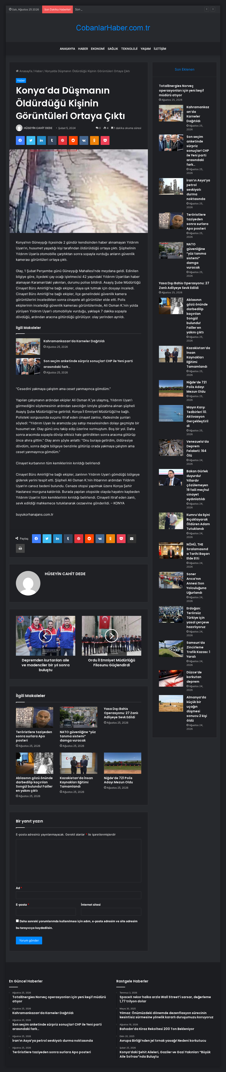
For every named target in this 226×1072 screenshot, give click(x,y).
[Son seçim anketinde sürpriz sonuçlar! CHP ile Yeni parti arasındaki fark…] (28, 366)
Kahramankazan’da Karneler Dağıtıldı (74, 341)
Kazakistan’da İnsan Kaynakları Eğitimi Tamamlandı (76, 782)
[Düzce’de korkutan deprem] (171, 678)
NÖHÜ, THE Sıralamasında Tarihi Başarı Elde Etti (198, 551)
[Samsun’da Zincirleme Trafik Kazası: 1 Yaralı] (171, 648)
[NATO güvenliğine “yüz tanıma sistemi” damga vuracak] (78, 717)
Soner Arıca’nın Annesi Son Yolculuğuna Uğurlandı (196, 583)
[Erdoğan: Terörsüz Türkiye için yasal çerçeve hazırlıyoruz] (171, 614)
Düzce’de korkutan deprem (194, 677)
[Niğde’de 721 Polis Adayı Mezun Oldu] (122, 763)
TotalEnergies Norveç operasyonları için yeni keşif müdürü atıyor (181, 90)
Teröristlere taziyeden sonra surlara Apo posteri (34, 736)
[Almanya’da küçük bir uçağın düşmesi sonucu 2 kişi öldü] (171, 703)
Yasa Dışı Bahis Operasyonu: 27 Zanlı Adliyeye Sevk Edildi (121, 713)
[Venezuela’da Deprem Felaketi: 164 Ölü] (171, 447)
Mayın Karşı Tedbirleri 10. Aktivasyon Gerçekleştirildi (197, 416)
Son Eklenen (184, 69)
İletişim (160, 48)
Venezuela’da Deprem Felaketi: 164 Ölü (197, 448)
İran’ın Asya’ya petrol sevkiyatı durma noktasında (198, 189)
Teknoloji (129, 48)
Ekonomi (98, 48)
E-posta (22, 904)
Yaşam (146, 48)
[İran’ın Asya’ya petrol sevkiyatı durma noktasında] (171, 186)
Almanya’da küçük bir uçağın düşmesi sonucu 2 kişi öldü (196, 709)
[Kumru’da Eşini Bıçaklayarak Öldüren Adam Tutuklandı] (171, 521)
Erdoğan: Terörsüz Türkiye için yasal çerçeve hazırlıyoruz (197, 617)
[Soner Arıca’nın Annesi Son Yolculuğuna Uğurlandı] (171, 580)
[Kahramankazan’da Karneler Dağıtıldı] (28, 346)
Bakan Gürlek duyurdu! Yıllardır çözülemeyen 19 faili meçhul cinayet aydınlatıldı (197, 485)
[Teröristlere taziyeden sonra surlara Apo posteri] (34, 717)
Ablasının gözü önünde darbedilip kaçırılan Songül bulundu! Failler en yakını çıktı (34, 784)
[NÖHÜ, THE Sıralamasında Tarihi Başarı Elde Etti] (171, 550)
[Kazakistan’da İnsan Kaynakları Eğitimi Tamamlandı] (78, 763)
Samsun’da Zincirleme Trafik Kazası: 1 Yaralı (198, 649)
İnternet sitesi (91, 904)
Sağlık (113, 48)
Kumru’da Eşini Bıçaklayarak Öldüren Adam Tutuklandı (198, 522)
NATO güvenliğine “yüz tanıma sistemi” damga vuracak (78, 736)
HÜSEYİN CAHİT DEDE (38, 128)
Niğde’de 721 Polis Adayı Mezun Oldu (118, 780)
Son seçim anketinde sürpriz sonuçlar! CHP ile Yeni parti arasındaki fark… (125, 9)
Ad (19, 888)
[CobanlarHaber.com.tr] (113, 27)
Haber (83, 48)
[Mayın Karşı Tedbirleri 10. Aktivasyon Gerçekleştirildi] (171, 413)
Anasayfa (67, 48)
